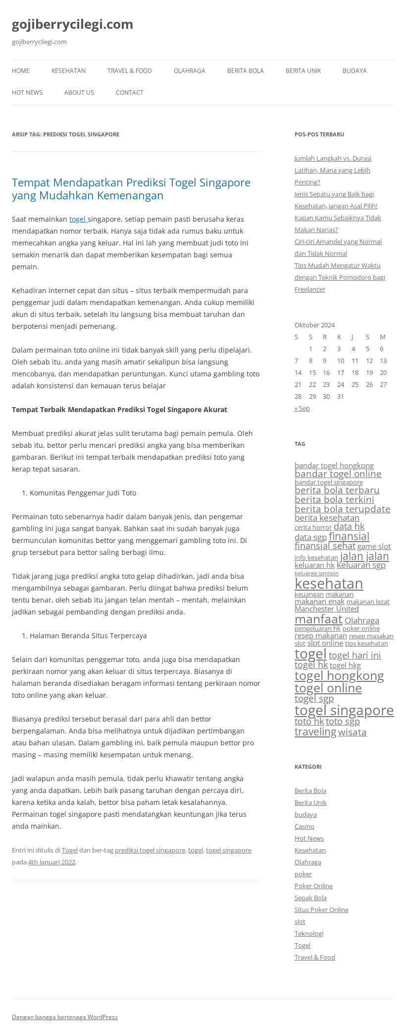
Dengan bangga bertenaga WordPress (65, 1017)
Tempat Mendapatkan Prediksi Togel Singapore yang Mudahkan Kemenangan (131, 188)
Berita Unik (303, 70)
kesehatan (329, 583)
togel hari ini (355, 655)
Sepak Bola (311, 897)
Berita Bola (245, 70)
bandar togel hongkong (334, 465)
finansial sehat (325, 545)
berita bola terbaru (337, 490)
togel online (328, 687)
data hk (349, 526)
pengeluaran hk (318, 628)
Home (21, 70)
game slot (374, 546)
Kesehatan (68, 70)
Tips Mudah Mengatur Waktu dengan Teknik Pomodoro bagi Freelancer (340, 277)
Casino (304, 826)
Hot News (27, 92)
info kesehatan (316, 557)
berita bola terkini (334, 499)
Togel (70, 850)
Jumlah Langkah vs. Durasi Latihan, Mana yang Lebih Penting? (333, 170)
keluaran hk (315, 565)
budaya (355, 70)
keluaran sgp (361, 564)
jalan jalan (364, 555)
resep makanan (321, 635)
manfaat (319, 618)
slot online (325, 643)
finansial (349, 536)
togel (78, 219)
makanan (340, 594)
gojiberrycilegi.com (73, 24)
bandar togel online (338, 473)
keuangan (309, 594)
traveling (315, 731)
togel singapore (229, 850)
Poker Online (314, 885)
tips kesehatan (366, 643)
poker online (361, 628)
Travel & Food (129, 70)
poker (303, 873)
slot (300, 643)
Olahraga (189, 70)
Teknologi (309, 933)
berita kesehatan (327, 517)
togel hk (311, 664)
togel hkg (345, 665)
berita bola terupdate (343, 508)
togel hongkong (339, 675)
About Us (79, 92)
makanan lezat (368, 601)
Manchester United (327, 608)
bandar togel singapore (329, 482)
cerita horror (313, 527)
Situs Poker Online (322, 909)
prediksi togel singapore (150, 850)
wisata (352, 732)
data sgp (311, 537)
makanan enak (320, 601)
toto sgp (343, 721)
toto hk (309, 721)
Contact (130, 92)
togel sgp (314, 698)
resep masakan (371, 635)
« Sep (302, 408)
